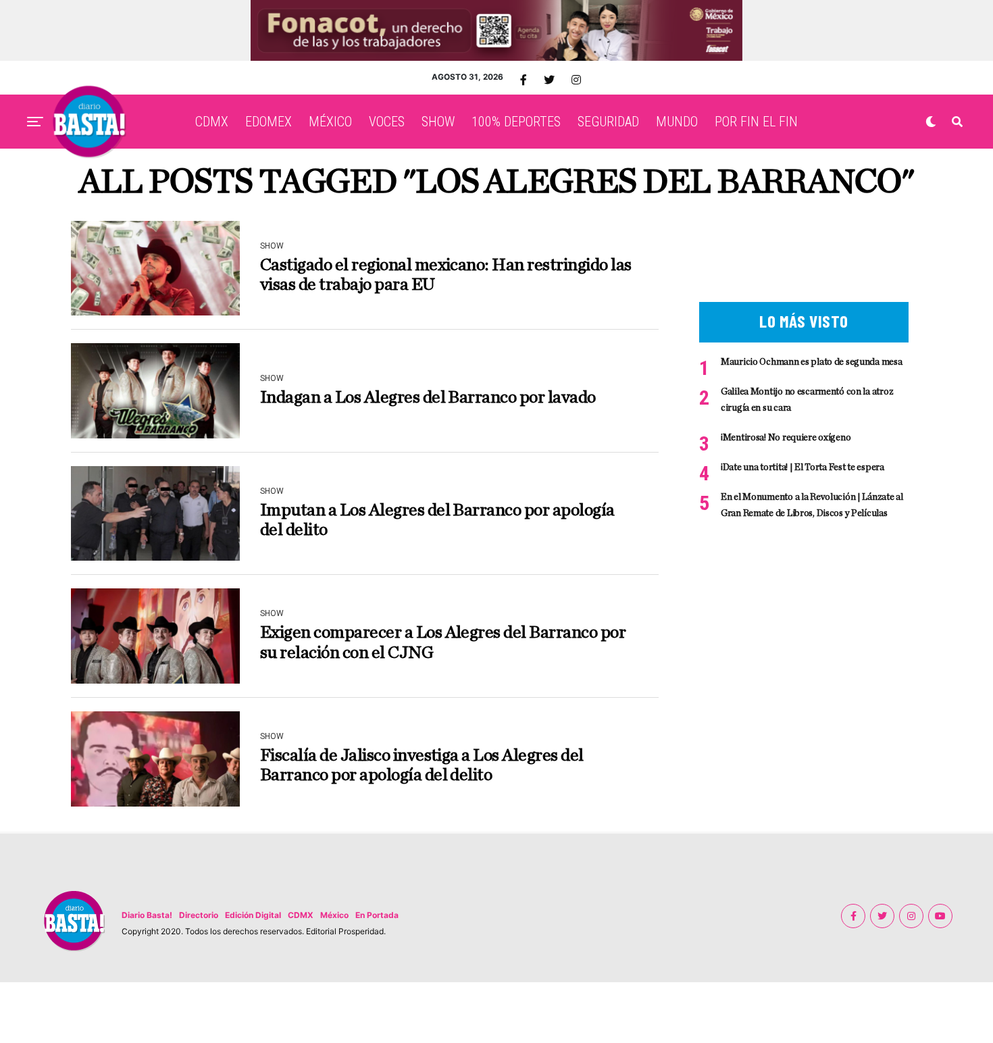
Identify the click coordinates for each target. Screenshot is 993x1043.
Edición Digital (253, 915)
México (334, 915)
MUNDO (677, 121)
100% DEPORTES (516, 121)
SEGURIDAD (608, 121)
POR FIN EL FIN (756, 121)
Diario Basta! (147, 915)
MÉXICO (330, 121)
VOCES (387, 121)
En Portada (377, 915)
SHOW (438, 121)
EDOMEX (268, 121)
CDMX (211, 121)
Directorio (198, 915)
